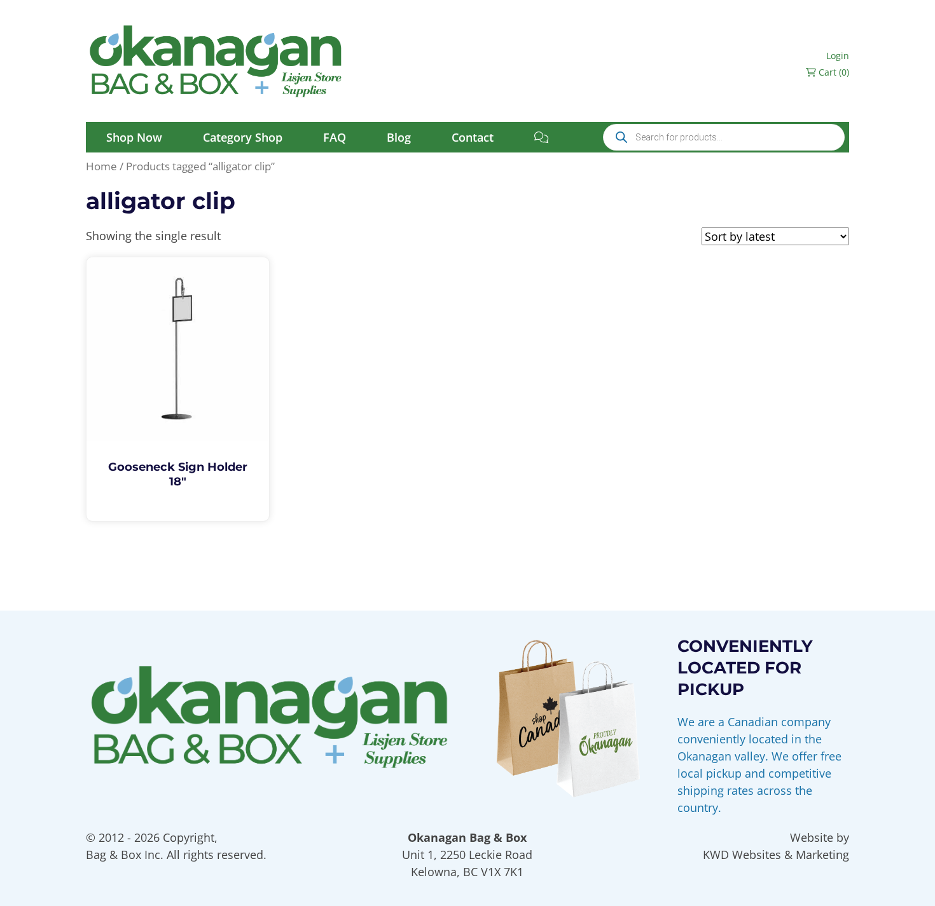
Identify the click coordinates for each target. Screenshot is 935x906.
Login (837, 56)
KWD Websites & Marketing (776, 854)
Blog (399, 137)
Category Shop (242, 137)
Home (101, 166)
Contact (473, 137)
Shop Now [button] (134, 137)
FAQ (334, 137)
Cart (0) (832, 72)
